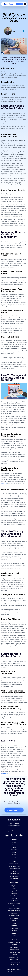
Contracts (4, 773)
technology (11, 679)
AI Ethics (14, 944)
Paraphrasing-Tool (14, 866)
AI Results (14, 954)
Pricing (14, 847)
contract (4, 483)
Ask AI (14, 871)
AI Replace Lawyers (14, 952)
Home (14, 842)
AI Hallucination (14, 949)
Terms (14, 855)
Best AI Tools (14, 959)
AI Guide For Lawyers (14, 942)
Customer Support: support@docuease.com (14, 830)
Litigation (14, 886)
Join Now (19, 4)
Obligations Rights (14, 915)
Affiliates (14, 845)
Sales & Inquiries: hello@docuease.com (14, 824)
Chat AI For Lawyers (14, 972)
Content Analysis (14, 873)
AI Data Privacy (14, 957)
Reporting (14, 930)
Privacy (14, 857)
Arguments (14, 891)
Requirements (14, 928)
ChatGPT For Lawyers (14, 969)
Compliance (14, 925)
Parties (14, 888)
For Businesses (14, 876)
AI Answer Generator (14, 869)
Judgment (14, 893)
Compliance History (14, 903)
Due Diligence (14, 901)
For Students (14, 878)
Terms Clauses (14, 918)
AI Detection (14, 964)
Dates (14, 920)
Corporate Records (14, 910)
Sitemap (14, 852)
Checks (14, 935)
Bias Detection (14, 947)
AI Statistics (14, 967)
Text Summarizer (14, 864)
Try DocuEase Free (12, 810)
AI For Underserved (14, 962)
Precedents (14, 898)
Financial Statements (14, 908)
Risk (14, 906)
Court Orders (14, 896)
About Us (14, 850)
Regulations (14, 933)
